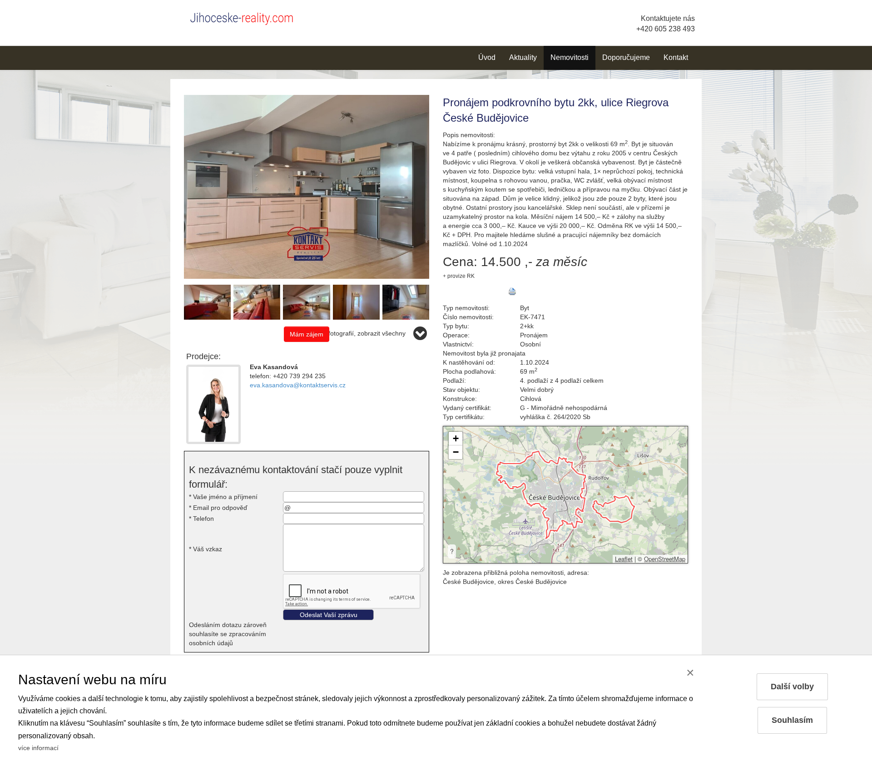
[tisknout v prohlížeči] (512, 291)
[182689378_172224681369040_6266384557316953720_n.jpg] (306, 301)
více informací (38, 747)
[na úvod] (245, 16)
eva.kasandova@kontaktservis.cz (298, 385)
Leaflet (624, 558)
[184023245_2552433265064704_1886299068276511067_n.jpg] (356, 301)
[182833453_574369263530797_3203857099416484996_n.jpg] (207, 301)
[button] (455, 438)
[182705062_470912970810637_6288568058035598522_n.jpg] (406, 301)
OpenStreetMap (664, 558)
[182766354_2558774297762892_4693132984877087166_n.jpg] (306, 186)
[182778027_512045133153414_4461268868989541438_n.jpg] (257, 301)
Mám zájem (306, 334)
